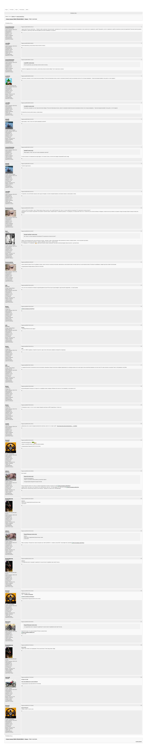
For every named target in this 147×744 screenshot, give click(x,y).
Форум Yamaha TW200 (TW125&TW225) (15, 19)
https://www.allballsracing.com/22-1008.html (29, 681)
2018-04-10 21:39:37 (29, 231)
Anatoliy (7, 423)
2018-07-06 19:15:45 (29, 306)
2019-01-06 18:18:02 (29, 440)
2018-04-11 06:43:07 (29, 262)
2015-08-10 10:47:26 (29, 119)
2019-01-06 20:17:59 (29, 558)
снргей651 (7, 43)
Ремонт (26, 19)
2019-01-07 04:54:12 (29, 645)
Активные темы (73, 13)
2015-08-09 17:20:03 (29, 59)
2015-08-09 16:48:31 (29, 43)
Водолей (7, 440)
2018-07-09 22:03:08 (29, 386)
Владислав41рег (9, 208)
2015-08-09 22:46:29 (29, 102)
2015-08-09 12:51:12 (29, 26)
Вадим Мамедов (9, 498)
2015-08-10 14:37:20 (29, 163)
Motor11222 (7, 621)
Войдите (13, 16)
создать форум (139, 741)
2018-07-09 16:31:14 (29, 346)
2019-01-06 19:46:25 (29, 498)
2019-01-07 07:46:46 (29, 705)
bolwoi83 (7, 119)
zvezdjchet (7, 76)
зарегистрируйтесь (20, 16)
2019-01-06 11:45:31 (29, 423)
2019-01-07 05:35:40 (29, 677)
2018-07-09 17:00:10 (29, 365)
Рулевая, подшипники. (28, 594)
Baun (6, 231)
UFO (6, 285)
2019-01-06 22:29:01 (29, 621)
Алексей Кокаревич (9, 26)
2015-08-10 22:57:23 (29, 191)
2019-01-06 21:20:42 (29, 590)
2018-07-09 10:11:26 (29, 325)
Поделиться (23, 26)
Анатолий (7, 677)
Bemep (6, 306)
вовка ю (7, 471)
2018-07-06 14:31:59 (29, 285)
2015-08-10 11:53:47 (29, 147)
